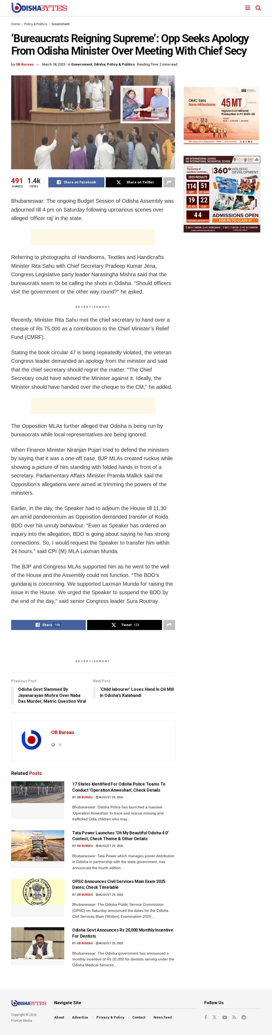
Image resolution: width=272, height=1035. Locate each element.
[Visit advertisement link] (222, 115)
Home (15, 24)
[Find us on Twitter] (214, 1017)
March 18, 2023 (53, 64)
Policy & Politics (35, 24)
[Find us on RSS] (234, 1018)
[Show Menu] (247, 8)
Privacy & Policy (110, 1017)
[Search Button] (258, 8)
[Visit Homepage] (39, 8)
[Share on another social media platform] (169, 182)
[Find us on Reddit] (243, 1018)
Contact (138, 1017)
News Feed (163, 1017)
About (59, 1017)
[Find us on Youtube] (224, 1018)
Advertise (80, 1017)
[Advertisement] (93, 237)
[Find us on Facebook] (205, 1018)
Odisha (99, 64)
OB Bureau (25, 64)
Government (61, 24)
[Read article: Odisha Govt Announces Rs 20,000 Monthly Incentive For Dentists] (37, 946)
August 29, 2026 (110, 797)
